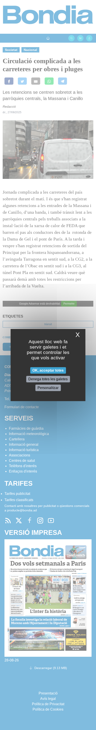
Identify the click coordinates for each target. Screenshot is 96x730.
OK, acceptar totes (48, 370)
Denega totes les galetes (48, 379)
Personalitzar (48, 388)
